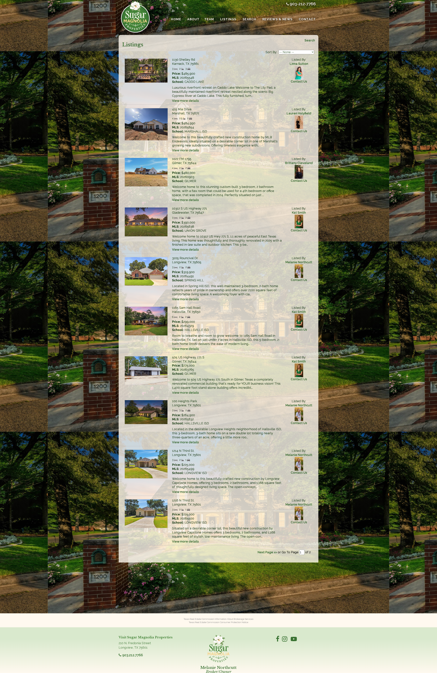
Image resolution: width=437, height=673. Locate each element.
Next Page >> (267, 552)
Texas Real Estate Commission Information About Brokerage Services (218, 619)
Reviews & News (277, 19)
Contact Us (299, 81)
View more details (185, 100)
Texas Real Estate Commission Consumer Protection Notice (218, 622)
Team (209, 19)
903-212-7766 (303, 3)
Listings (228, 19)
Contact (307, 19)
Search (249, 19)
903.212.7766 (132, 655)
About (193, 19)
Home (176, 19)
